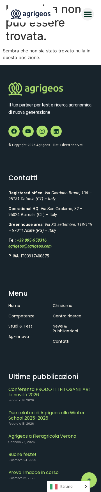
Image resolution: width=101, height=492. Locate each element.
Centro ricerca (67, 316)
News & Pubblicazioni (65, 328)
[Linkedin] (56, 131)
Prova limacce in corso (33, 472)
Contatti (61, 341)
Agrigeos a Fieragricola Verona (42, 436)
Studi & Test (20, 326)
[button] (87, 14)
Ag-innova (18, 336)
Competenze (21, 316)
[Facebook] (14, 131)
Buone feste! (22, 454)
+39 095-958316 (32, 240)
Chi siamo (62, 305)
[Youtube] (28, 131)
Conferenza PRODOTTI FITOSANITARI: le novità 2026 (49, 392)
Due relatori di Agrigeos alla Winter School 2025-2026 (46, 415)
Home (14, 305)
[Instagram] (42, 131)
